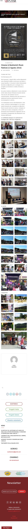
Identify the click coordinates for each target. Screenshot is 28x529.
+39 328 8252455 (14, 460)
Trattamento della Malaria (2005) (10, 443)
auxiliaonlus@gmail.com (14, 452)
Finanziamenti (14, 518)
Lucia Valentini (6, 70)
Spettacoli (8, 13)
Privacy (14, 516)
